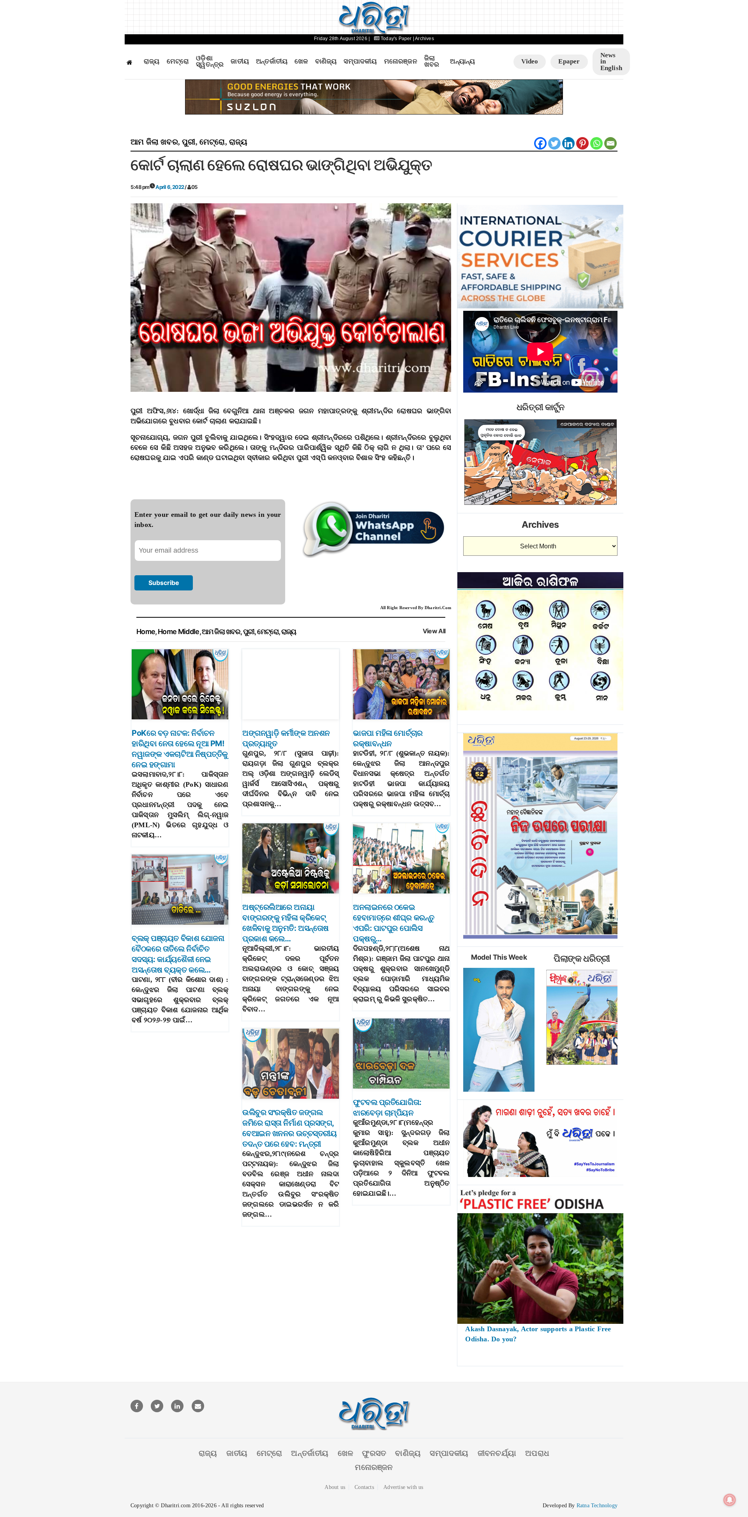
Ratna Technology (597, 1505)
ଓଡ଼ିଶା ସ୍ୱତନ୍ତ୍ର (210, 62)
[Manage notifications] (729, 1500)
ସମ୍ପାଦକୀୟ (360, 61)
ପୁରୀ (188, 141)
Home (145, 631)
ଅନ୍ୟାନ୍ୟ (462, 61)
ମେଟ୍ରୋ (178, 61)
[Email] (610, 143)
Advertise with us (403, 1487)
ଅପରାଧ (537, 1453)
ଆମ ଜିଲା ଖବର (154, 141)
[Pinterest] (582, 143)
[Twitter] (554, 143)
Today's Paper (396, 38)
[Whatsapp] (596, 143)
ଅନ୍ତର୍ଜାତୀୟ (272, 61)
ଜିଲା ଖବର (431, 62)
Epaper (569, 61)
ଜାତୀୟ (240, 61)
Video (529, 61)
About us (335, 1487)
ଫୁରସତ (374, 1453)
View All (434, 631)
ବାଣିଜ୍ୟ (326, 61)
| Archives (423, 38)
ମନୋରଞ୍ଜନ (400, 61)
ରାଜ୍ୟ (152, 61)
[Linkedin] (568, 143)
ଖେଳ (301, 61)
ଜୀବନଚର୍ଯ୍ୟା (497, 1453)
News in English (611, 61)
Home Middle (178, 631)
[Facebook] (540, 143)
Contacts (364, 1487)
